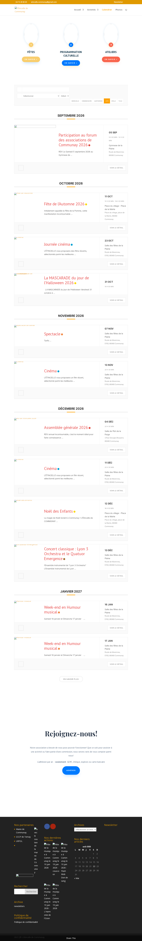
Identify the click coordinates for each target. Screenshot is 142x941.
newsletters (19, 906)
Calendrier (107, 10)
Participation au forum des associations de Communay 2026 (78, 139)
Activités (91, 10)
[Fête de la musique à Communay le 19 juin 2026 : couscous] (56, 859)
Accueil (77, 10)
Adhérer (71, 770)
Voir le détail (116, 168)
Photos (119, 10)
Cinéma (50, 370)
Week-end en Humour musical (62, 610)
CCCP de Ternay (23, 836)
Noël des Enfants (58, 511)
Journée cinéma (57, 244)
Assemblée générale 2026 (66, 427)
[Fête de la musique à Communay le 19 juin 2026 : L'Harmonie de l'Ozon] (47, 902)
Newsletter (118, 2)
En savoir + (31, 59)
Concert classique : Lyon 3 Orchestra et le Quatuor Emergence (66, 553)
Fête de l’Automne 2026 (64, 203)
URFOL (19, 841)
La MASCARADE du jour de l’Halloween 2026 (66, 280)
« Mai (76, 878)
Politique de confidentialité (26, 922)
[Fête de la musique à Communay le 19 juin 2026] (47, 856)
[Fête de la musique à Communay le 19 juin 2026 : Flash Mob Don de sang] (64, 863)
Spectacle (52, 333)
